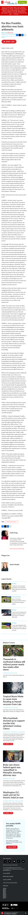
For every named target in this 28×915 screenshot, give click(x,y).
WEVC (4, 889)
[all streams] (26, 913)
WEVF (4, 890)
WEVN (4, 894)
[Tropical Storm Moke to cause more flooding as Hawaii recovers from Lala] (13, 688)
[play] (2, 913)
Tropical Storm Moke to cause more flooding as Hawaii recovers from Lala (13, 700)
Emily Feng (10, 32)
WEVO (4, 895)
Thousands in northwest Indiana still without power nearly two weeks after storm (14, 664)
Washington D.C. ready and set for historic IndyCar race (13, 795)
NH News (14, 583)
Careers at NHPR (7, 879)
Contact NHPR (6, 873)
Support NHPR (12, 847)
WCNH (4, 888)
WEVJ (4, 893)
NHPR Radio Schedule (8, 876)
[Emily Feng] (4, 535)
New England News (16, 597)
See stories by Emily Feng (17, 548)
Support (23, 2)
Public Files (5, 885)
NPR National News (11, 521)
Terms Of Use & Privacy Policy (10, 882)
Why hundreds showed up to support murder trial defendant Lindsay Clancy (14, 723)
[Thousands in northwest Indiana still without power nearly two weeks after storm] (13, 650)
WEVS (4, 897)
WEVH (4, 892)
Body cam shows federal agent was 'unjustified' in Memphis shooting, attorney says (12, 770)
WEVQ (4, 896)
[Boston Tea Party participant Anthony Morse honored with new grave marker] (6, 599)
